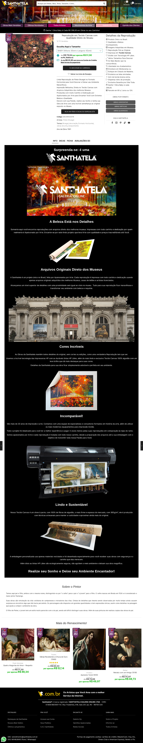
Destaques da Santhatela (17, 719)
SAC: (23, 737)
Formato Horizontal (86, 123)
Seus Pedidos (45, 723)
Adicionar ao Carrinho (80, 68)
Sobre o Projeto (112, 719)
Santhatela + (88, 12)
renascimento (73, 126)
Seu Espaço (102, 12)
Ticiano (53, 654)
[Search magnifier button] (104, 3)
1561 (69, 129)
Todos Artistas (59, 25)
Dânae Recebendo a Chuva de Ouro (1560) (54, 658)
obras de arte (62, 126)
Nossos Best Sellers (15, 723)
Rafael (125, 670)
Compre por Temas (70, 12)
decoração (73, 123)
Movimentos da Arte (83, 25)
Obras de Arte (40, 12)
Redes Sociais (78, 727)
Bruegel (66, 123)
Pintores (54, 12)
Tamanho (76, 46)
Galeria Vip (107, 25)
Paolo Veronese (18, 663)
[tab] (55, 140)
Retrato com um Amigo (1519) (125, 673)
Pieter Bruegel (68, 120)
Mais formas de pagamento (70, 62)
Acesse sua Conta (47, 719)
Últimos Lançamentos (16, 727)
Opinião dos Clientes (131, 25)
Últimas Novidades (36, 25)
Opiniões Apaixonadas (82, 723)
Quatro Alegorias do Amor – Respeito (17, 665)
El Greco (89, 673)
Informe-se (110, 723)
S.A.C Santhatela (46, 727)
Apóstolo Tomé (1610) (89, 675)
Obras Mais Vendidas (12, 25)
